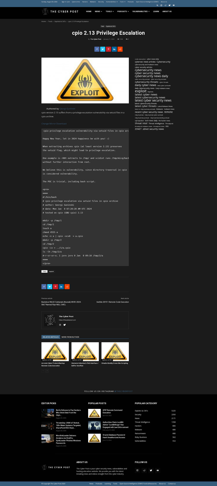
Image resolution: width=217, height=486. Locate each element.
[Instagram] (161, 5)
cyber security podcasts (158, 79)
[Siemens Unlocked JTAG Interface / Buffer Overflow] (85, 351)
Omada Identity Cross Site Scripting (114, 363)
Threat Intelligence (156, 123)
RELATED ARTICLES (51, 337)
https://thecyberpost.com (67, 320)
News (97, 11)
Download (61, 123)
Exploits (150, 92)
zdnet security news (153, 129)
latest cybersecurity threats (146, 103)
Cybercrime (76, 2)
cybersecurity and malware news (146, 65)
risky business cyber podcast (154, 115)
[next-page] (47, 370)
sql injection (139, 120)
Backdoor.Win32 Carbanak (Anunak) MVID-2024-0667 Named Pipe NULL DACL (61, 303)
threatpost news (158, 126)
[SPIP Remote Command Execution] (94, 413)
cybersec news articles (145, 61)
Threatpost (169, 124)
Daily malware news (163, 88)
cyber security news (147, 73)
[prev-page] (43, 370)
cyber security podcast (142, 79)
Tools (122, 2)
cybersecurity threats (146, 82)
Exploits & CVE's (60, 21)
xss (167, 126)
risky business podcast (142, 118)
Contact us (172, 484)
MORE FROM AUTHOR (70, 337)
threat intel (141, 123)
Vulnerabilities (111, 2)
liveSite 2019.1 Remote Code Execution (113, 302)
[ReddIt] (120, 49)
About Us (164, 2)
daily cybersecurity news (144, 88)
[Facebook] (96, 49)
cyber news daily (153, 59)
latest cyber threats (145, 106)
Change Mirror (48, 123)
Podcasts (131, 2)
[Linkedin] (114, 49)
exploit (51, 271)
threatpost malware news (143, 126)
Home (88, 11)
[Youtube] (174, 5)
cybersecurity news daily (151, 76)
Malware (93, 2)
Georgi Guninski (67, 108)
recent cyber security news (149, 112)
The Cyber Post (95, 39)
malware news (169, 109)
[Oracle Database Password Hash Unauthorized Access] (94, 438)
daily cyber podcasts (164, 85)
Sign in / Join (66, 2)
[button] (157, 5)
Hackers (85, 2)
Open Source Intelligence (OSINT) (147, 2)
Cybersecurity (163, 61)
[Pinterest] (108, 49)
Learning (108, 484)
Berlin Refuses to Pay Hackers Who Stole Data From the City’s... (68, 412)
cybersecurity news (148, 70)
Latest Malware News (165, 106)
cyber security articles (143, 67)
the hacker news (164, 121)
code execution (140, 59)
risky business (139, 115)
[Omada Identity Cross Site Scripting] (115, 351)
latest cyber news (146, 94)
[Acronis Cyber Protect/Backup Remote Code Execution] (55, 351)
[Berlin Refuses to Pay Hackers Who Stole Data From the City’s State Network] (47, 413)
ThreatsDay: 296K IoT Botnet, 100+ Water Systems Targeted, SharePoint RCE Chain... (68, 425)
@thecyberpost (123, 391)
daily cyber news (145, 85)
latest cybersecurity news (150, 97)
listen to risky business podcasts (145, 109)
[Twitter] (169, 5)
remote (168, 112)
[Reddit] (165, 5)
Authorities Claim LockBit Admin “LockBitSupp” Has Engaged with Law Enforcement (115, 424)
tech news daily (151, 120)
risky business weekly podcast (159, 118)
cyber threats (163, 82)
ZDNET (138, 129)
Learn (156, 11)
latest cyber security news (153, 100)
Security (101, 2)
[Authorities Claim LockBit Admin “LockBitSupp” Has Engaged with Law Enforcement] (94, 425)
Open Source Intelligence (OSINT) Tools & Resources (138, 484)
